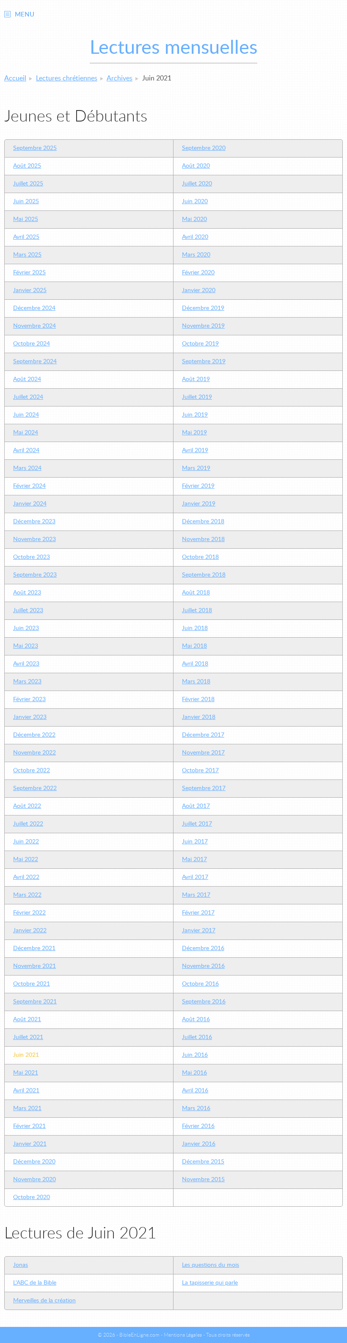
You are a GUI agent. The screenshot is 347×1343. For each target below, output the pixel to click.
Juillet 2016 (197, 1037)
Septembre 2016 (204, 1002)
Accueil (15, 78)
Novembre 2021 (34, 966)
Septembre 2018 (204, 575)
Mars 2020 (196, 255)
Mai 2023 (25, 646)
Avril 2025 (26, 237)
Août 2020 (196, 166)
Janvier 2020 (198, 290)
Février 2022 (29, 913)
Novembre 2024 (34, 326)
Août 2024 (27, 379)
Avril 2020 (195, 237)
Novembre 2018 (203, 539)
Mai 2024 (25, 433)
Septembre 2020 (204, 148)
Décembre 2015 (203, 1162)
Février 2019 (198, 486)
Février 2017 (198, 913)
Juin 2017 (195, 842)
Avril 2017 (195, 877)
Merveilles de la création (44, 1301)
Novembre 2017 (203, 753)
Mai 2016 (194, 1073)
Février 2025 (29, 273)
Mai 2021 (25, 1073)
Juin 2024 (26, 415)
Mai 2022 (25, 859)
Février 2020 (198, 273)
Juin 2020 (195, 201)
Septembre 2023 (35, 575)
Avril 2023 (26, 664)
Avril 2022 (26, 877)
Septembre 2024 (35, 362)
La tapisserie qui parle (210, 1283)
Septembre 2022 (35, 788)
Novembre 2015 (203, 1180)
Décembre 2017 (203, 735)
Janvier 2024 (30, 504)
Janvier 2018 (198, 717)
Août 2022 (27, 806)
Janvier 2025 (30, 290)
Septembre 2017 (204, 788)
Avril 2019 (195, 450)
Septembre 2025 (35, 148)
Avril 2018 (195, 664)
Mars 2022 (27, 895)
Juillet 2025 (28, 184)
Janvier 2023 (30, 717)
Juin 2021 (26, 1055)
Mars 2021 (27, 1108)
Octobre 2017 (200, 771)
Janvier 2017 (198, 931)
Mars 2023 (27, 682)
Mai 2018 (194, 646)
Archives (119, 78)
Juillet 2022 (28, 824)
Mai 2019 (194, 433)
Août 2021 (27, 1019)
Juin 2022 (26, 842)
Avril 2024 (26, 450)
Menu (24, 14)
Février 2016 (198, 1126)
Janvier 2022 (30, 931)
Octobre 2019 (200, 344)
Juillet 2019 (197, 397)
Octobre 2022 (31, 771)
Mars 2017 (196, 895)
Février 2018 (198, 699)
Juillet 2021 (28, 1037)
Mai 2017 (194, 859)
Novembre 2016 (203, 966)
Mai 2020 (194, 219)
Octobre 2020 (31, 1197)
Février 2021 (29, 1126)
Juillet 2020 (197, 184)
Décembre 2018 (203, 522)
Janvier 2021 (30, 1144)
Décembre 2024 (34, 308)
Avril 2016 (195, 1091)
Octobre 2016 (200, 984)
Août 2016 (196, 1019)
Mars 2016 (196, 1108)
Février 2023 (29, 699)
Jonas (20, 1265)
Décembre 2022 (34, 735)
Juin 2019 (195, 415)
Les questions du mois (210, 1265)
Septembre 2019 (204, 362)
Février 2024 (29, 486)
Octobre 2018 (200, 557)
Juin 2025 (26, 201)
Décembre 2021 (34, 948)
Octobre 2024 (31, 344)
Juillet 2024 (28, 397)
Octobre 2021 (31, 984)
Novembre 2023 (34, 539)
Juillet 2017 (197, 824)
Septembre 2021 (35, 1002)
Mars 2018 (196, 682)
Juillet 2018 (197, 610)
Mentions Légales (183, 1334)
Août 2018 (196, 593)
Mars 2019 (196, 468)
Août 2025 (27, 166)
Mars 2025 (27, 255)
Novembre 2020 (34, 1180)
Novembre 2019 (203, 326)
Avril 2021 (26, 1091)
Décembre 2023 (34, 522)
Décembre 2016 (203, 948)
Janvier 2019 (198, 504)
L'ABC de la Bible (34, 1283)
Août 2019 (196, 379)
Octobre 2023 (31, 557)
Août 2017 (196, 806)
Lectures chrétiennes (66, 78)
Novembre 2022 (34, 753)
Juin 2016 (195, 1055)
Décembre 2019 (203, 308)
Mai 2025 (25, 219)
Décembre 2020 (34, 1162)
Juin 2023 (26, 628)
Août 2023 (27, 593)
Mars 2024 (27, 468)
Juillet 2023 (28, 610)
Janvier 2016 (198, 1144)
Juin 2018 (195, 628)
